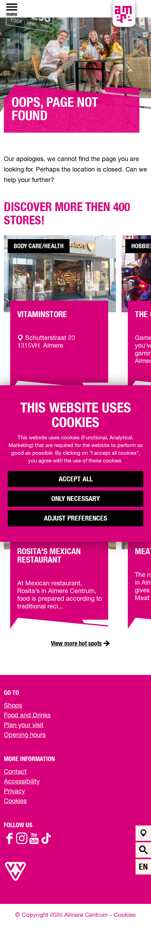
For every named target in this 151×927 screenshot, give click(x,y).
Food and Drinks (27, 715)
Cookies (15, 801)
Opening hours (25, 735)
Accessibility (22, 782)
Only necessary (75, 498)
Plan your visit (24, 725)
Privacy (14, 791)
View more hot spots (76, 644)
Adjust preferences (75, 518)
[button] (130, 906)
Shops (13, 706)
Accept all (76, 479)
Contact (15, 772)
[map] (143, 833)
